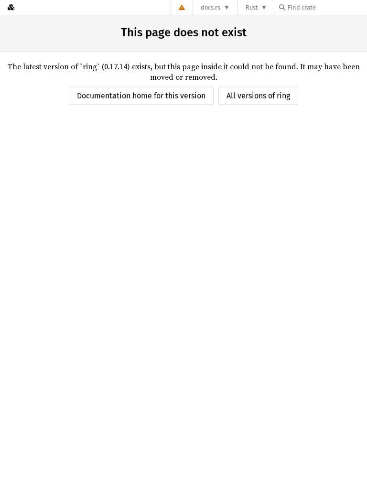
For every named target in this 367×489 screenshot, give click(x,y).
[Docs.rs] (11, 7)
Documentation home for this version (141, 95)
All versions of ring (258, 95)
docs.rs (210, 7)
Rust (252, 7)
